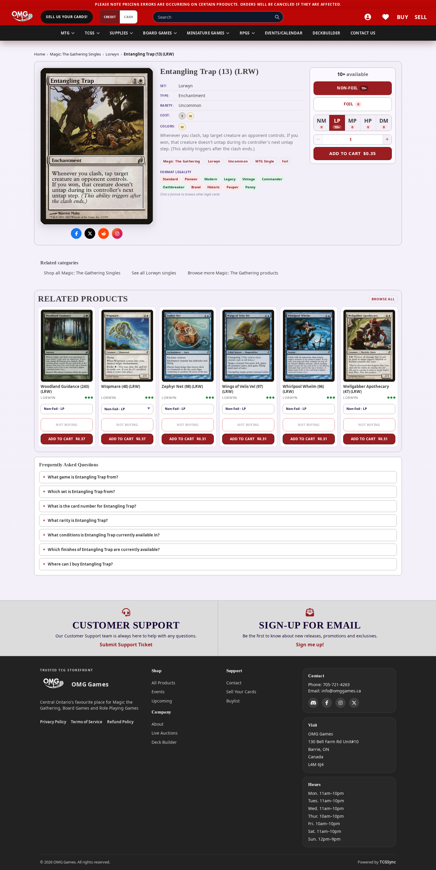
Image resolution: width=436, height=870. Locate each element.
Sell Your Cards (241, 691)
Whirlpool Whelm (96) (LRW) (303, 389)
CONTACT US (363, 33)
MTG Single (264, 161)
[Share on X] (90, 233)
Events (158, 691)
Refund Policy (120, 721)
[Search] (277, 17)
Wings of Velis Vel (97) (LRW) (242, 389)
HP (370, 123)
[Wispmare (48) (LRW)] (127, 345)
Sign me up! (310, 644)
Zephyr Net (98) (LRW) (182, 386)
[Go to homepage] (22, 17)
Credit (110, 17)
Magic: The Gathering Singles (75, 54)
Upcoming (162, 701)
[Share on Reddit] (103, 233)
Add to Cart (352, 153)
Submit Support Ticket (126, 644)
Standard (170, 179)
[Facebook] (327, 703)
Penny (250, 187)
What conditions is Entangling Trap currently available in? (104, 535)
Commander (272, 179)
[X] (354, 703)
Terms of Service (86, 721)
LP (339, 123)
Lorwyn (112, 54)
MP (354, 123)
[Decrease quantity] (318, 139)
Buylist (233, 701)
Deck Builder (164, 742)
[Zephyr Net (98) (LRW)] (188, 345)
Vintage (248, 179)
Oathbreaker (173, 187)
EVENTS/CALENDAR (284, 33)
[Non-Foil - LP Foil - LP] (127, 409)
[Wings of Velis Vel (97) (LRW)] (248, 345)
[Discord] (313, 703)
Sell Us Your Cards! (66, 17)
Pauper (232, 187)
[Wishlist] (385, 16)
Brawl (196, 187)
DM (385, 123)
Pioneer (191, 179)
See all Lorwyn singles (154, 273)
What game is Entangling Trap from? (83, 477)
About (157, 724)
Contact (233, 683)
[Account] (367, 16)
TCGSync (388, 862)
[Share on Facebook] (76, 233)
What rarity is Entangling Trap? (78, 520)
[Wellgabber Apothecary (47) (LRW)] (369, 345)
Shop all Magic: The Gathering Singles (82, 273)
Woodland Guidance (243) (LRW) (65, 389)
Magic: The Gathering (181, 161)
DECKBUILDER (326, 33)
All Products (163, 683)
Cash (128, 17)
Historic (213, 187)
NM (323, 123)
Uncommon (238, 161)
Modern (210, 179)
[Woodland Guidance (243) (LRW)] (67, 345)
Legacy (229, 179)
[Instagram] (340, 703)
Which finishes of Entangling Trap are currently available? (104, 549)
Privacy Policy (53, 721)
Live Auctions (165, 733)
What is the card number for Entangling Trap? (92, 506)
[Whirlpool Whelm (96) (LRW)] (309, 345)
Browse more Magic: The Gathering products (233, 273)
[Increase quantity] (387, 139)
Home (39, 54)
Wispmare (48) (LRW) (120, 386)
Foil (285, 161)
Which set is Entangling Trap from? (81, 491)
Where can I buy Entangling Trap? (80, 564)
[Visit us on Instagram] (117, 233)
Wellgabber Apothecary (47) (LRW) (366, 389)
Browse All (383, 299)
